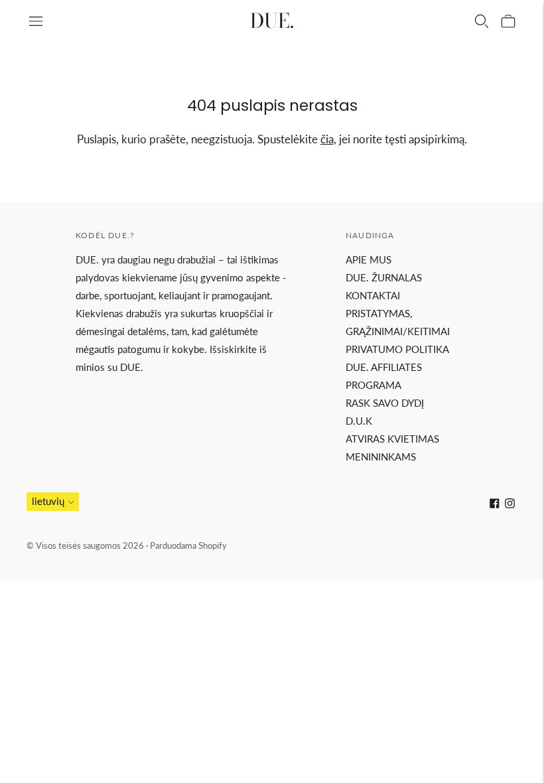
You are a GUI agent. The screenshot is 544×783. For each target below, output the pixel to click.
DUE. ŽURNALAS (384, 277)
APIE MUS (368, 259)
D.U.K (359, 421)
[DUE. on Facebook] (495, 504)
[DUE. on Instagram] (510, 504)
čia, (328, 139)
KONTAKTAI (373, 295)
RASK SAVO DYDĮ (385, 403)
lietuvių (48, 501)
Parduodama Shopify (188, 545)
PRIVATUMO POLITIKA (397, 349)
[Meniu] (36, 21)
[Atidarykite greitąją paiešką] (481, 21)
